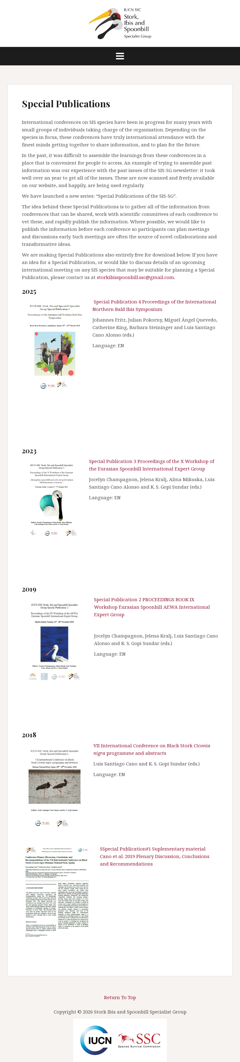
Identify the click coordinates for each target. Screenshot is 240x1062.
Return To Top (120, 997)
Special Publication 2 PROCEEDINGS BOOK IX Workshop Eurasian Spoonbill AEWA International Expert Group (152, 606)
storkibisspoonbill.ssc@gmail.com (135, 277)
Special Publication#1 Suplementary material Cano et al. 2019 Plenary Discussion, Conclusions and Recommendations (154, 856)
